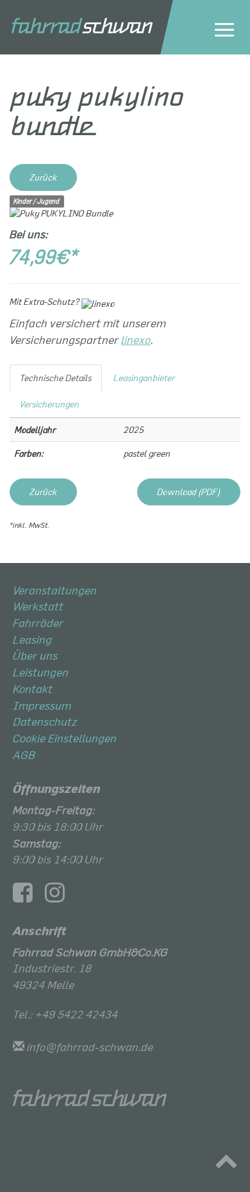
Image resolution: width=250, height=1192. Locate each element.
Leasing (32, 639)
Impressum (42, 705)
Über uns (35, 655)
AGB (24, 754)
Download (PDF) (189, 491)
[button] (226, 1164)
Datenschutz (45, 721)
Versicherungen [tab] (49, 403)
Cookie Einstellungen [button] (65, 738)
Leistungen (41, 672)
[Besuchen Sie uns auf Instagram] (59, 896)
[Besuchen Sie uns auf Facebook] (27, 896)
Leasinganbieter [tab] (144, 377)
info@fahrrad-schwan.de (90, 1047)
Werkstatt (38, 606)
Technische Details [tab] (56, 377)
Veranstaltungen (55, 590)
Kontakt (33, 689)
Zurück (43, 177)
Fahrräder (38, 623)
